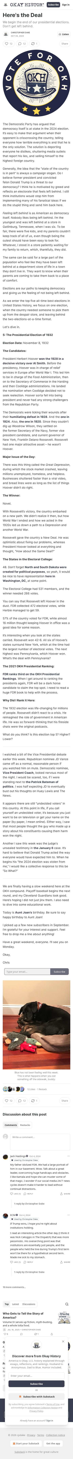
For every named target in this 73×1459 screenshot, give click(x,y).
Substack (20, 1451)
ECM (12, 1215)
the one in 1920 (30, 421)
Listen (65, 34)
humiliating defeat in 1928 (28, 417)
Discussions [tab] (28, 1304)
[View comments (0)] (21, 1334)
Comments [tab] (11, 1125)
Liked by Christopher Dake (26, 1160)
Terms (40, 1435)
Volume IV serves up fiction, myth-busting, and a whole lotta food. (27, 1323)
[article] (36, 1324)
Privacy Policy (36, 1410)
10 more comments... (14, 1287)
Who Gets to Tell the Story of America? (23, 1315)
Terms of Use (52, 1404)
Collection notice (55, 1435)
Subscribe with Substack (39, 1396)
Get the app (53, 1443)
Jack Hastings (18, 1156)
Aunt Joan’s (23, 912)
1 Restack (42, 1089)
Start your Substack (27, 1443)
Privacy (31, 1435)
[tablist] (17, 1125)
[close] (63, 1341)
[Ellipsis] (68, 1156)
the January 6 (43, 848)
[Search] (66, 1304)
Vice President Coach (18, 772)
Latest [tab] (15, 1304)
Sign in (66, 4)
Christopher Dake (20, 32)
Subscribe (53, 4)
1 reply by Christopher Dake (29, 1203)
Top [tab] (7, 1304)
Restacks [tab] (25, 1125)
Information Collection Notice (43, 1407)
